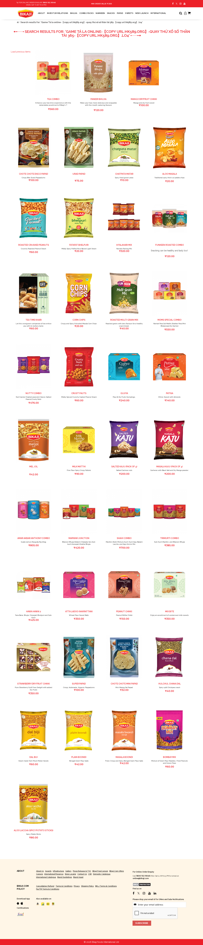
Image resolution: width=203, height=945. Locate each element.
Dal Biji (33, 757)
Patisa (169, 393)
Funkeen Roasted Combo (169, 245)
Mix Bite (169, 611)
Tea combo (53, 99)
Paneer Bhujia (98, 99)
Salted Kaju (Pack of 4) (124, 466)
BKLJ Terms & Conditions (106, 886)
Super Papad (79, 684)
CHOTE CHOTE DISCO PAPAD (33, 174)
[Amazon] (37, 904)
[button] (72, 52)
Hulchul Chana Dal (169, 684)
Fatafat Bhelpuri (79, 245)
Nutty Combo (33, 393)
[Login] (185, 13)
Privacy (77, 886)
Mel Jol (33, 466)
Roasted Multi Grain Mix (124, 320)
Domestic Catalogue (101, 874)
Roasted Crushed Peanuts (33, 245)
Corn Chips (79, 320)
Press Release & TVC (82, 871)
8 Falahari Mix (124, 245)
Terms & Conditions (64, 886)
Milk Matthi (79, 466)
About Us (40, 871)
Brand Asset (78, 877)
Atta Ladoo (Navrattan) (79, 611)
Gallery (68, 871)
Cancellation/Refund (45, 886)
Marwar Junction (79, 538)
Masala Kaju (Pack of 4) (169, 466)
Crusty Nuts (78, 393)
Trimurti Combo (169, 538)
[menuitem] (41, 13)
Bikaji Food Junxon (100, 871)
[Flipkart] (42, 904)
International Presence (53, 874)
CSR (90, 874)
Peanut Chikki (124, 611)
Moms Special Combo (169, 320)
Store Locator (70, 874)
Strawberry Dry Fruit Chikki (33, 684)
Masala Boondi (124, 757)
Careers (39, 874)
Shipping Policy (87, 886)
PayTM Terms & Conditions (47, 889)
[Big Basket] (53, 904)
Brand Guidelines (64, 877)
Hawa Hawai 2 (33, 611)
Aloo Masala (169, 174)
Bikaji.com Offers (116, 871)
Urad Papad (79, 174)
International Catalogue (46, 877)
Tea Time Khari (34, 320)
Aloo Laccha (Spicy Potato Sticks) (33, 830)
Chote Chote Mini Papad (124, 684)
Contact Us (82, 874)
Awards (48, 871)
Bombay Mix (169, 757)
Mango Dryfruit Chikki (144, 99)
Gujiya (124, 393)
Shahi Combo (124, 538)
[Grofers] (48, 904)
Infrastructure (58, 871)
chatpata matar (124, 174)
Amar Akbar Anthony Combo (33, 538)
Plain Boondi (78, 757)
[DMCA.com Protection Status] (142, 884)
